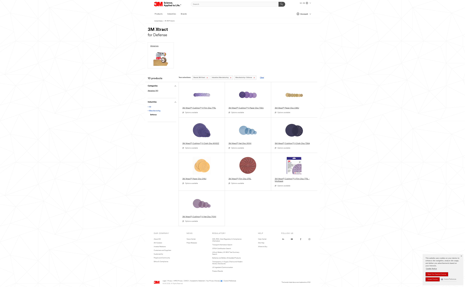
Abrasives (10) (153, 91)
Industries (171, 14)
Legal (164, 281)
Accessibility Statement (197, 281)
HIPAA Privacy (178, 281)
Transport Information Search (222, 245)
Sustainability (158, 254)
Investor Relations (160, 246)
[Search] (282, 4)
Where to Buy (262, 246)
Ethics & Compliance (161, 261)
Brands (184, 14)
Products (159, 14)
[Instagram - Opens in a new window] (309, 239)
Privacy (170, 281)
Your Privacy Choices (212, 281)
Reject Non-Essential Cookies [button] (437, 274)
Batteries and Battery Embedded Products (226, 258)
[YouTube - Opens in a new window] (292, 239)
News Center (191, 239)
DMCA (186, 281)
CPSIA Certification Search (221, 248)
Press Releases (192, 243)
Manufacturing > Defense (243, 77)
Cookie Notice (431, 269)
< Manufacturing (154, 111)
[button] (449, 279)
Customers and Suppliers (162, 250)
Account (304, 14)
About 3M (157, 239)
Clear (262, 78)
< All (149, 107)
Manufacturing (220, 77)
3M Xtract (199, 77)
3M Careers (158, 243)
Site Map (261, 243)
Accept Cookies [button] (433, 279)
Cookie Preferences (230, 281)
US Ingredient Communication (222, 267)
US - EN (302, 3)
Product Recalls (217, 271)
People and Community (162, 258)
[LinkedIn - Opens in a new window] (283, 239)
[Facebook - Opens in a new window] (300, 239)
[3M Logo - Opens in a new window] (168, 4)
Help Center (262, 239)
